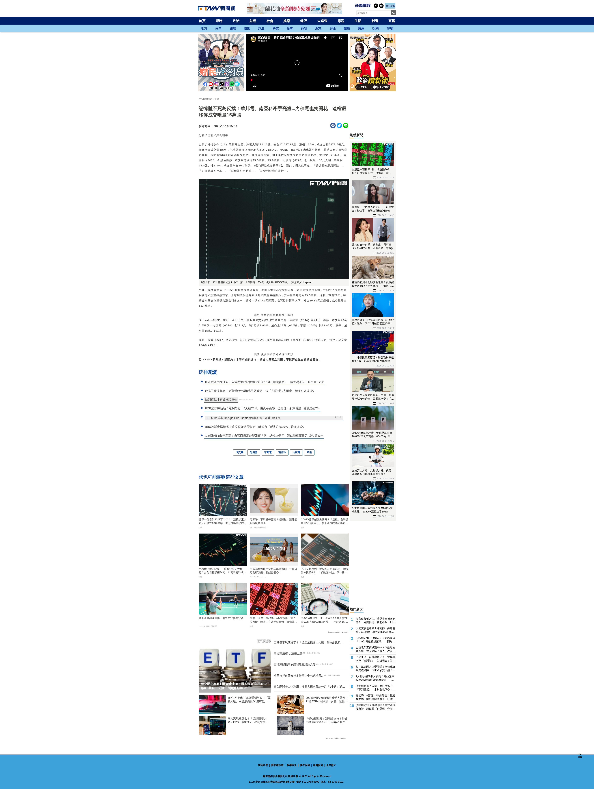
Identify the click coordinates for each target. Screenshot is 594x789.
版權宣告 (292, 765)
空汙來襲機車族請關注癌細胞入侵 (295, 664)
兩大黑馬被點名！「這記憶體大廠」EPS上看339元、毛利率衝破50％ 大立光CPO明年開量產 (248, 720)
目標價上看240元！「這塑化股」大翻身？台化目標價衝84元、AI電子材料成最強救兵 (222, 571)
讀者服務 (305, 765)
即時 (219, 21)
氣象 (361, 28)
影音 (375, 21)
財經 (253, 21)
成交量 (239, 452)
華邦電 (268, 452)
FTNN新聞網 (205, 99)
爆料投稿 (318, 765)
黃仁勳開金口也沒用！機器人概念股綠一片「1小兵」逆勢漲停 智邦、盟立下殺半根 (309, 687)
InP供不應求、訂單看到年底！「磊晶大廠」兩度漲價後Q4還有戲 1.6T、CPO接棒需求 (249, 699)
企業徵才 (331, 765)
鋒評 (303, 21)
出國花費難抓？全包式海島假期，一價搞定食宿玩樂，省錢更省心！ (273, 570)
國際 (233, 28)
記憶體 (253, 452)
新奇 (290, 28)
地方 (204, 28)
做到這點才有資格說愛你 (221, 399)
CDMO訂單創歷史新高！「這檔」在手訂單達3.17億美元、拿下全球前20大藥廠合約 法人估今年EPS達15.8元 (324, 521)
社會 (270, 21)
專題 (341, 21)
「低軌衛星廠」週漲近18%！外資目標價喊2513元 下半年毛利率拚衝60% (327, 720)
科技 (276, 28)
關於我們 (263, 765)
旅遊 (261, 28)
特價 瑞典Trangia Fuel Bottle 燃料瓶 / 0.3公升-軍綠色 (245, 418)
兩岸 (218, 28)
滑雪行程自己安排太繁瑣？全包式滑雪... (298, 675)
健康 (347, 28)
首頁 (202, 21)
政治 (236, 21)
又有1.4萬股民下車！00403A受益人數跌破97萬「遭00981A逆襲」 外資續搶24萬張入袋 (324, 620)
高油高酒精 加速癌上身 (288, 653)
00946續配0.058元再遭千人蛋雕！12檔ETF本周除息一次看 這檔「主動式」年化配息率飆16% (327, 699)
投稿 (375, 28)
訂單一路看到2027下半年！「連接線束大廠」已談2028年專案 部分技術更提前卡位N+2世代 (222, 521)
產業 (318, 28)
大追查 (322, 21)
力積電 (296, 452)
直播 (391, 21)
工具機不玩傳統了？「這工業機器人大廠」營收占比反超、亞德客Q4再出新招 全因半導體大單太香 (307, 642)
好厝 (390, 28)
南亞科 (282, 452)
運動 (247, 28)
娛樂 (286, 21)
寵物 (304, 28)
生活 (358, 21)
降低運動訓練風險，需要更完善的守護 (221, 618)
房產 (333, 28)
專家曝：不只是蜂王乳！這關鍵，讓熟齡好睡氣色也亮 (273, 521)
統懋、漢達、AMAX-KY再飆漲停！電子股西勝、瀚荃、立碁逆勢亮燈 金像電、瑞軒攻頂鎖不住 (273, 620)
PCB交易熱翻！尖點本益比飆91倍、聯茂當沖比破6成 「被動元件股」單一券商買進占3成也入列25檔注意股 (324, 571)
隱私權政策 (277, 765)
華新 (309, 452)
